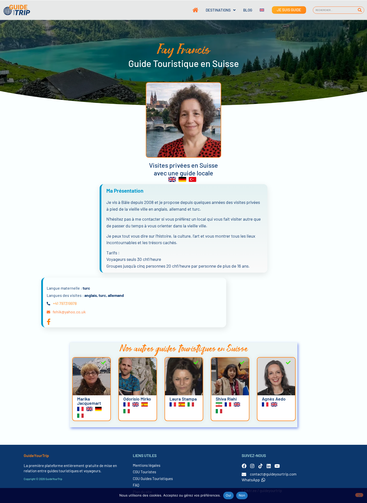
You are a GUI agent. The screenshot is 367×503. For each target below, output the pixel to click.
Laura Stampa (183, 399)
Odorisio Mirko (137, 399)
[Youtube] (277, 466)
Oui (228, 495)
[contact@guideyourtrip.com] (244, 474)
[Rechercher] (359, 10)
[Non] (359, 495)
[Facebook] (244, 466)
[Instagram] (252, 466)
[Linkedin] (268, 466)
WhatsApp (251, 479)
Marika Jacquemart (89, 401)
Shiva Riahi (226, 399)
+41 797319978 (65, 303)
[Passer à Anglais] (258, 10)
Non (242, 495)
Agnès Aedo (274, 399)
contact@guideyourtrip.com (273, 474)
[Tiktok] (260, 466)
